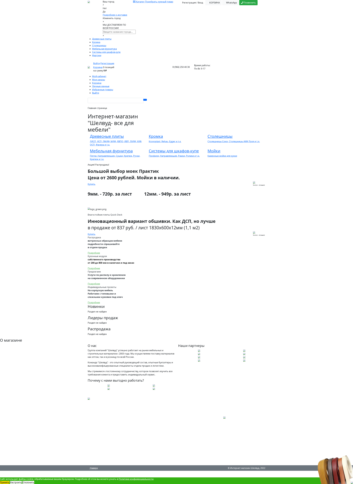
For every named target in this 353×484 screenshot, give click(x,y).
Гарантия (95, 451)
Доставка (95, 434)
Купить (91, 184)
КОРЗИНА (214, 2)
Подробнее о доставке (115, 14)
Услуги (93, 423)
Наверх (93, 468)
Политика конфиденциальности (107, 462)
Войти (96, 63)
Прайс (93, 445)
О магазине (96, 418)
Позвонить (249, 2)
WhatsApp (231, 2)
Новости (94, 429)
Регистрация (107, 63)
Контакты (95, 457)
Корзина (97, 67)
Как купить (96, 440)
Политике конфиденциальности (136, 479)
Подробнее (94, 252)
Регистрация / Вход (192, 2)
